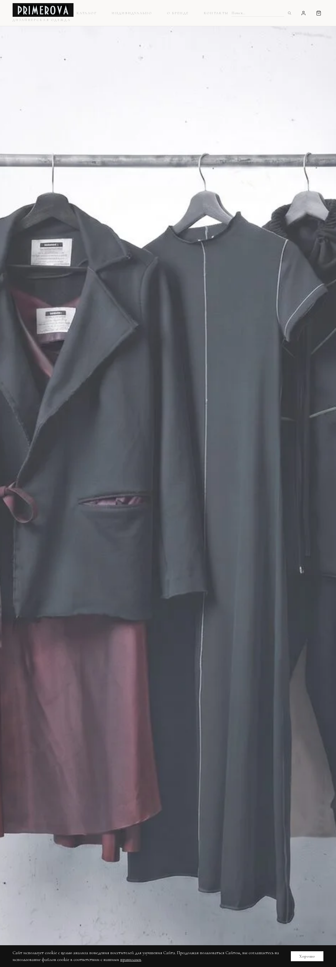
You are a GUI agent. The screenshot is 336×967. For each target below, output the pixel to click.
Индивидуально (132, 13)
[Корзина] (318, 13)
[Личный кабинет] (303, 13)
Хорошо (307, 956)
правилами (130, 959)
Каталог (86, 13)
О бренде (177, 13)
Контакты (216, 13)
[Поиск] (289, 13)
